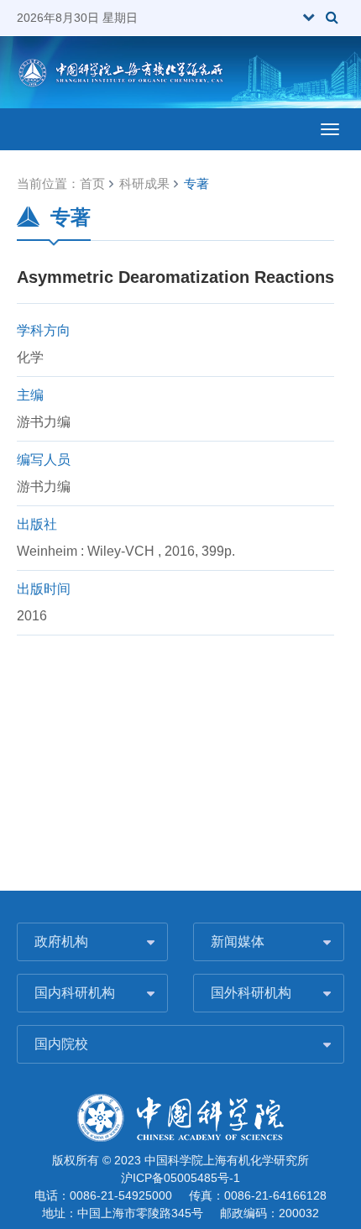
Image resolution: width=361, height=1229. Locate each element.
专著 (196, 183)
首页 (92, 183)
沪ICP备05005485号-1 (180, 1178)
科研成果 (144, 183)
